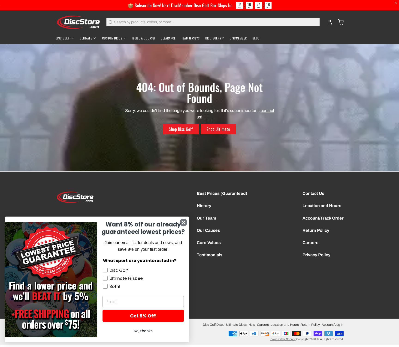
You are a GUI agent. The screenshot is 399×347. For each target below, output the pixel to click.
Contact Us (313, 193)
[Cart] (339, 22)
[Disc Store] (78, 22)
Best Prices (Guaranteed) (222, 193)
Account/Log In (333, 324)
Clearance (167, 38)
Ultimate (85, 38)
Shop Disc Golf (181, 129)
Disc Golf (62, 38)
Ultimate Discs (236, 324)
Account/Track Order (323, 218)
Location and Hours (321, 205)
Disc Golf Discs (213, 324)
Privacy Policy (316, 255)
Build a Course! (143, 38)
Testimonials (209, 255)
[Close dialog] (183, 222)
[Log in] (327, 22)
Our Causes (208, 230)
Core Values (209, 242)
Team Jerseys (190, 38)
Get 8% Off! (143, 316)
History (204, 205)
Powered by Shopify (283, 339)
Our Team (206, 218)
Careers (310, 242)
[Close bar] (396, 3)
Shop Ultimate (218, 129)
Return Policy (315, 230)
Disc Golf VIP (214, 38)
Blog (256, 38)
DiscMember (238, 38)
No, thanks (143, 331)
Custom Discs (112, 38)
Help (251, 324)
